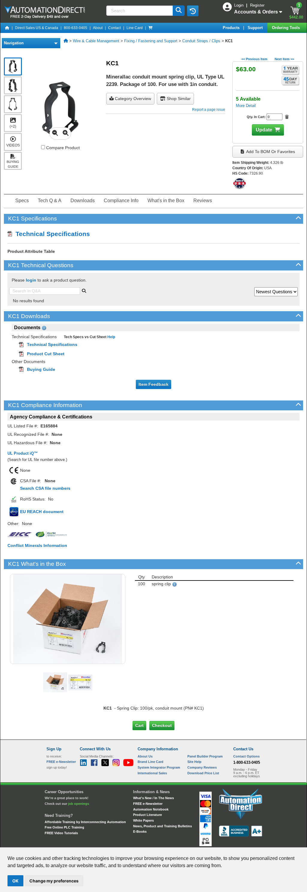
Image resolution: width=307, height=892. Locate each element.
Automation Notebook (150, 809)
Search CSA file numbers (45, 488)
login (31, 280)
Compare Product (62, 147)
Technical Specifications (51, 233)
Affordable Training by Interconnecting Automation (85, 822)
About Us (145, 756)
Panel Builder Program (205, 756)
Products (232, 27)
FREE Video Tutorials (61, 833)
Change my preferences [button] (54, 880)
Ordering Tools (286, 27)
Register (257, 5)
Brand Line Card (150, 762)
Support (256, 27)
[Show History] (192, 10)
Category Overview (132, 98)
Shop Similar (178, 98)
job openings (78, 803)
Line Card (135, 28)
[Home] (7, 28)
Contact (114, 28)
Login (239, 5)
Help (110, 337)
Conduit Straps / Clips (201, 41)
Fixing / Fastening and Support (150, 41)
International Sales (152, 773)
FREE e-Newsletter (147, 803)
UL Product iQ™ (22, 453)
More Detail (246, 105)
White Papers (143, 820)
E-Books (140, 831)
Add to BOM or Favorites (270, 151)
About (98, 28)
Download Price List (203, 773)
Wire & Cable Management (96, 41)
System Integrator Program (159, 767)
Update (264, 129)
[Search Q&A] (84, 290)
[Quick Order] (150, 28)
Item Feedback (153, 384)
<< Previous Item (254, 59)
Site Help (194, 762)
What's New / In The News (153, 798)
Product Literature (147, 815)
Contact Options (246, 756)
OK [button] (15, 880)
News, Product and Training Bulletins (162, 826)
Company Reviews (202, 767)
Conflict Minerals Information (37, 545)
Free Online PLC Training (64, 827)
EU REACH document (42, 511)
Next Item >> (284, 59)
